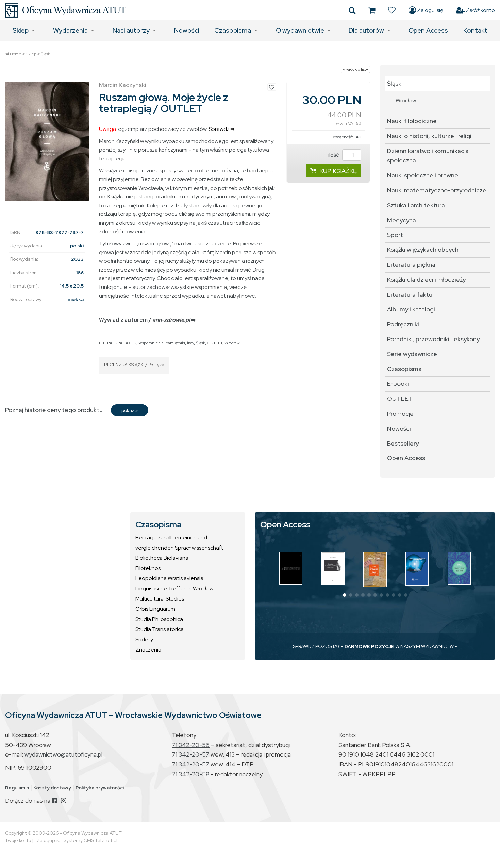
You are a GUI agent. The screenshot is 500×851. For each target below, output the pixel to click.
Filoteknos (148, 568)
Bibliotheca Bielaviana (161, 557)
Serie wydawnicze (412, 354)
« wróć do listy (355, 69)
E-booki (398, 383)
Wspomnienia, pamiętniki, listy (166, 343)
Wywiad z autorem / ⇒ (147, 320)
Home (15, 54)
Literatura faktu (409, 294)
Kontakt (475, 30)
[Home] (65, 10)
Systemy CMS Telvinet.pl (90, 840)
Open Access (428, 30)
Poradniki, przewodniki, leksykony (433, 339)
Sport (395, 235)
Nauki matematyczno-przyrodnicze (436, 190)
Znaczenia (148, 649)
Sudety (144, 639)
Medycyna (401, 220)
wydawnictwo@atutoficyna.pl (63, 754)
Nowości (186, 30)
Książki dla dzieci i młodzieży (426, 279)
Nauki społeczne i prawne (422, 175)
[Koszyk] (371, 10)
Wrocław (231, 343)
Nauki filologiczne (412, 121)
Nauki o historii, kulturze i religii (430, 136)
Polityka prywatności (100, 788)
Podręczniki (403, 324)
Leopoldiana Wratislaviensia (169, 578)
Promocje (400, 413)
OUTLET (214, 343)
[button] (344, 595)
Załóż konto (480, 10)
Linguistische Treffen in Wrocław (174, 588)
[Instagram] (63, 800)
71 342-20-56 (191, 745)
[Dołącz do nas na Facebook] (54, 800)
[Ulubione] (392, 10)
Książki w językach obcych (423, 250)
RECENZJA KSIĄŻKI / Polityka (134, 365)
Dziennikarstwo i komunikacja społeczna (428, 155)
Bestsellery (403, 443)
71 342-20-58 (191, 774)
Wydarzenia (70, 30)
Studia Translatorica (159, 629)
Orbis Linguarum (155, 608)
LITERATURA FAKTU (117, 343)
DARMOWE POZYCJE (369, 646)
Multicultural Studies (159, 598)
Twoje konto (18, 840)
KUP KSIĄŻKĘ (338, 171)
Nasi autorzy (131, 30)
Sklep (21, 30)
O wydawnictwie (300, 30)
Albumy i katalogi (411, 309)
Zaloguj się (429, 10)
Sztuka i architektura (416, 205)
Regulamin (17, 788)
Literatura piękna (411, 264)
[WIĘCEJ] (290, 568)
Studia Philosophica (159, 619)
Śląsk (45, 54)
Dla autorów (366, 30)
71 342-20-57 (190, 754)
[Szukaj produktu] (352, 10)
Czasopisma (232, 30)
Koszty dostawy (52, 788)
